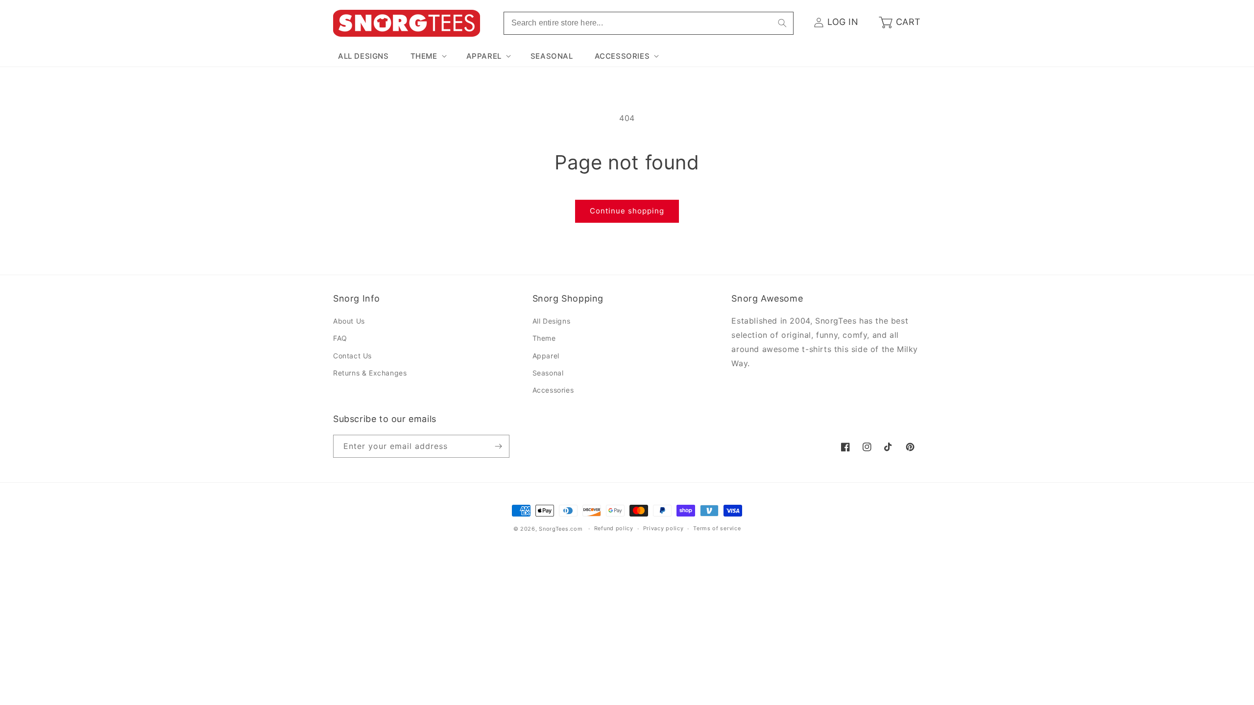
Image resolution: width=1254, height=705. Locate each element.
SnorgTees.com (560, 528)
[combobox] (648, 23)
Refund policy (613, 528)
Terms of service (717, 528)
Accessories (553, 390)
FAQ (340, 338)
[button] (428, 56)
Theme (544, 338)
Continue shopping (627, 210)
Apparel (545, 356)
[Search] (782, 23)
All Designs (551, 321)
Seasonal (548, 373)
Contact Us (352, 356)
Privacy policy (663, 528)
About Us (349, 321)
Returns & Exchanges (370, 373)
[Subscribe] (498, 446)
